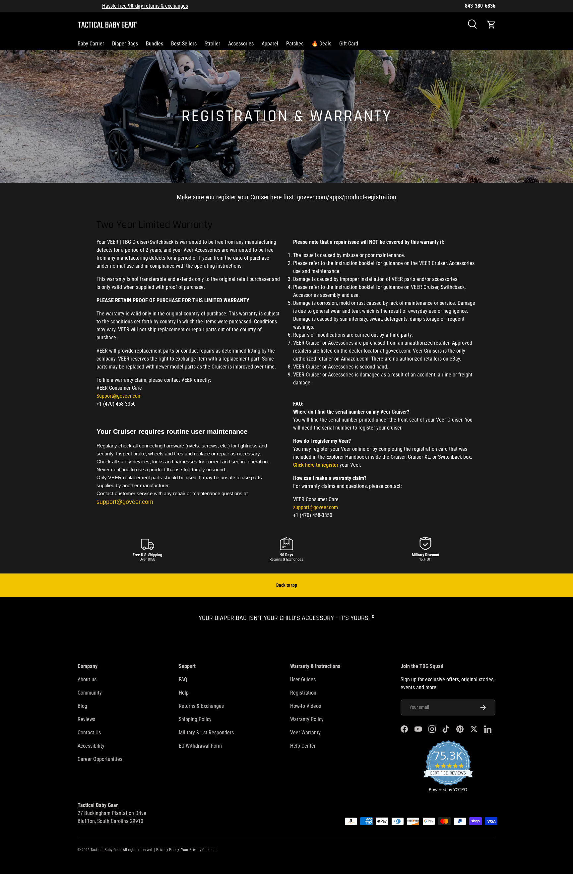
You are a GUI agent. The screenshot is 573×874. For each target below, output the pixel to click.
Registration (303, 693)
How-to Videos (305, 706)
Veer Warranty (305, 732)
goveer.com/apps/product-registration (346, 197)
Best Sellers (184, 43)
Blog (82, 706)
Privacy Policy (167, 849)
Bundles (154, 43)
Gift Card (348, 43)
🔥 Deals (321, 43)
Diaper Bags (125, 43)
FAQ (183, 679)
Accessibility (91, 746)
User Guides (303, 679)
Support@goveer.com (119, 396)
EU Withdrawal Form (200, 746)
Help (184, 693)
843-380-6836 (480, 6)
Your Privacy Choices (198, 849)
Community (90, 693)
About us (87, 679)
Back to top (286, 585)
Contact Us (89, 732)
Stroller (212, 43)
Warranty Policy (307, 719)
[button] (491, 24)
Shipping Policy (195, 719)
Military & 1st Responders (206, 732)
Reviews (86, 719)
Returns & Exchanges (201, 706)
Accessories (241, 43)
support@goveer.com (315, 507)
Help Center (303, 746)
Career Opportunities (100, 759)
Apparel (270, 43)
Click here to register (315, 465)
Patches (294, 43)
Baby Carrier (91, 43)
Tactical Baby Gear (106, 849)
